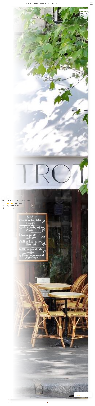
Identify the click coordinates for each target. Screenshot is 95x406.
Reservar (36, 3)
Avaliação (47, 3)
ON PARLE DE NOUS (60, 3)
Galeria (42, 3)
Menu (53, 3)
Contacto (68, 3)
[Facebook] (3, 198)
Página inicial (29, 3)
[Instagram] (3, 201)
